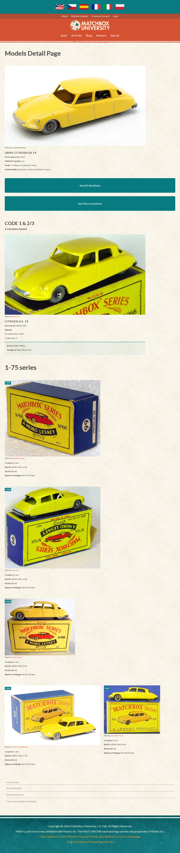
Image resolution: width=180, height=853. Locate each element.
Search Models (14, 788)
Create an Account (100, 16)
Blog (89, 35)
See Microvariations (90, 203)
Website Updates (79, 16)
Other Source (17, 657)
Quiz (64, 35)
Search (115, 35)
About (65, 16)
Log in (115, 16)
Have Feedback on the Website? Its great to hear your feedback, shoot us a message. (90, 836)
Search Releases (15, 794)
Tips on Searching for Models (21, 801)
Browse (101, 35)
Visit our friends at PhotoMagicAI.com (90, 841)
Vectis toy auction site (20, 747)
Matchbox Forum (18, 458)
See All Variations (90, 185)
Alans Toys (16, 316)
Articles (76, 35)
